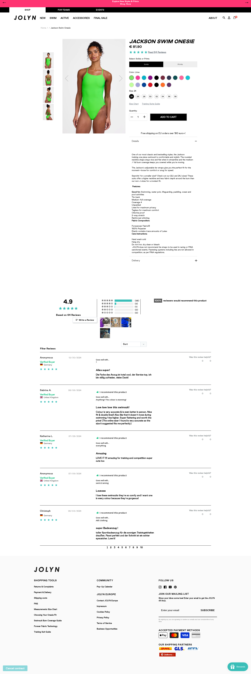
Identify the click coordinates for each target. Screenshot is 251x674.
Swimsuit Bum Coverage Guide (48, 621)
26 (138, 96)
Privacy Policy (103, 617)
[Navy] (169, 77)
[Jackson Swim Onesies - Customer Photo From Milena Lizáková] (105, 332)
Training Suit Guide (42, 632)
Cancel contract (15, 668)
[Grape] (169, 84)
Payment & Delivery (42, 592)
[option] (125, 2)
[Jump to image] (48, 67)
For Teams (64, 10)
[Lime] (131, 77)
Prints (180, 64)
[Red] (150, 84)
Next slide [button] (246, 2)
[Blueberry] (144, 84)
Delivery (136, 260)
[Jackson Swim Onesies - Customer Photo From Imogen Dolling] (126, 321)
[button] (67, 78)
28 (144, 96)
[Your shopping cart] (235, 21)
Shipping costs (40, 598)
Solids (146, 64)
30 (150, 96)
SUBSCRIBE (208, 610)
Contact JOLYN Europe (107, 601)
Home (43, 28)
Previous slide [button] (4, 2)
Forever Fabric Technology (45, 626)
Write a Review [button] (86, 320)
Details (135, 141)
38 (175, 96)
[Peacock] (175, 77)
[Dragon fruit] (156, 84)
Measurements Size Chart (45, 609)
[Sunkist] (162, 84)
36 (169, 96)
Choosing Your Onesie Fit (45, 615)
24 (131, 96)
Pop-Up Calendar (104, 587)
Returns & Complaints (44, 587)
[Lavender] (137, 84)
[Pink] (181, 77)
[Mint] (131, 84)
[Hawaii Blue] (187, 77)
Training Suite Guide (151, 104)
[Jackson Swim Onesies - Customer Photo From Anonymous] (105, 321)
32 (156, 96)
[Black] (156, 77)
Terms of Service (104, 623)
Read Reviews (157, 52)
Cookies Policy (103, 612)
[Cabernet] (162, 77)
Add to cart (168, 117)
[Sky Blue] (144, 77)
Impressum (102, 606)
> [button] (147, 547)
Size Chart (134, 104)
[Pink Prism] (137, 77)
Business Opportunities (107, 629)
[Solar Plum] (150, 77)
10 (141, 547)
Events (100, 10)
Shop (27, 10)
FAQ (36, 604)
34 (163, 96)
